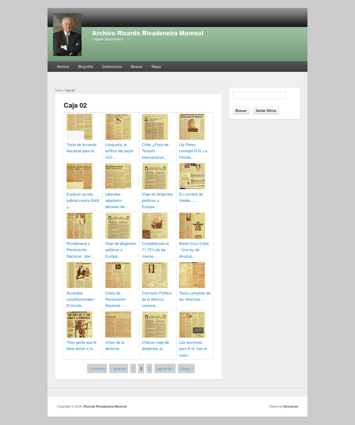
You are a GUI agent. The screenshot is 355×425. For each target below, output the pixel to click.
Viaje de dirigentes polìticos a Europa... (120, 250)
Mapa (156, 66)
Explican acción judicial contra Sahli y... (83, 200)
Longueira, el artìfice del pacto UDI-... (119, 151)
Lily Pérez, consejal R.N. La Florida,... (193, 151)
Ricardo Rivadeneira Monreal (105, 406)
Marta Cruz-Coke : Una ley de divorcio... (194, 250)
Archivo (63, 66)
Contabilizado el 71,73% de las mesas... (155, 250)
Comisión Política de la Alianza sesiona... (157, 299)
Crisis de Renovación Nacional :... (115, 299)
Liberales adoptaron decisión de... (116, 200)
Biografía (85, 66)
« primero (97, 368)
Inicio (58, 90)
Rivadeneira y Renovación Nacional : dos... (80, 250)
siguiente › (165, 368)
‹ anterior (118, 368)
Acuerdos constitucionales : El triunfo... (81, 299)
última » (186, 368)
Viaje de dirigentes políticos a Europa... (157, 200)
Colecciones (112, 66)
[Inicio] (177, 59)
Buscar (136, 66)
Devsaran (291, 406)
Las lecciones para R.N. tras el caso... (193, 348)
